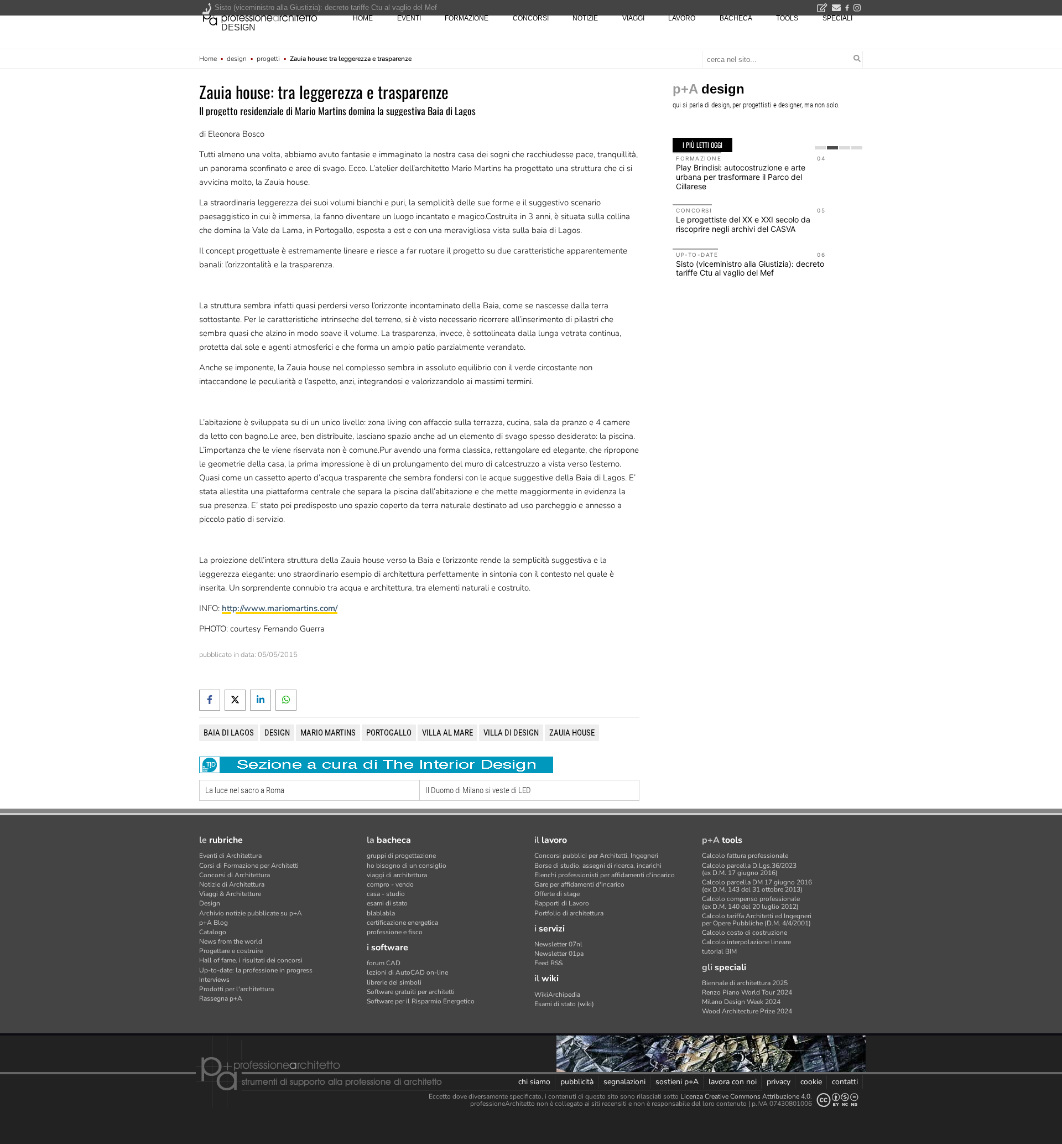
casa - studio (386, 893)
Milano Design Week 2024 (741, 1001)
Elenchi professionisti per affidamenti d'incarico (604, 875)
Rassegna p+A (220, 998)
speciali (837, 18)
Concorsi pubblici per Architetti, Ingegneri (596, 855)
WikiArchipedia (557, 994)
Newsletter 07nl (558, 944)
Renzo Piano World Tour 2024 (747, 992)
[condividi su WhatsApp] (285, 700)
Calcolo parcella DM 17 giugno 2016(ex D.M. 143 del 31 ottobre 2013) (757, 886)
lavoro (681, 18)
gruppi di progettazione (401, 855)
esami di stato (387, 903)
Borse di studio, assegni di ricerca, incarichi (598, 865)
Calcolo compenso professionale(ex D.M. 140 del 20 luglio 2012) (751, 902)
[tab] (820, 147)
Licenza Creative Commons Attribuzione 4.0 (745, 1096)
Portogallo (389, 733)
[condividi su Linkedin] (260, 700)
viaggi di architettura (397, 875)
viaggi (633, 18)
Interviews (214, 979)
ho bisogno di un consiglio (406, 865)
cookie (811, 1081)
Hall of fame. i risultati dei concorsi (251, 960)
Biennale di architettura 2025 (745, 983)
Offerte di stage (557, 893)
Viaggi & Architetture (230, 893)
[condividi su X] (235, 700)
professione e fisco (395, 932)
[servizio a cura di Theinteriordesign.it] (376, 764)
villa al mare (447, 733)
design (238, 27)
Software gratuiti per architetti (411, 991)
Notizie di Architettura (231, 884)
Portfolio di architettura (568, 913)
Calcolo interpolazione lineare (746, 942)
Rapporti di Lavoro (561, 903)
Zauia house (572, 733)
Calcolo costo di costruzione (744, 932)
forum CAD (383, 963)
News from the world (230, 941)
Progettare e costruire (231, 950)
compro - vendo (390, 884)
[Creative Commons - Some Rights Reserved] (837, 1100)
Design (209, 903)
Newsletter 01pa (559, 953)
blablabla (381, 913)
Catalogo (212, 932)
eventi (409, 18)
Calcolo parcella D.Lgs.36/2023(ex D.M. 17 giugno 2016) (749, 869)
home (363, 18)
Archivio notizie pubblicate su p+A (250, 913)
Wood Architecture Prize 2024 (747, 1011)
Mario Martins (328, 733)
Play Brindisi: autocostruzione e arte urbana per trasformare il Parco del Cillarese (740, 177)
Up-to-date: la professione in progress (256, 970)
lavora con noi (733, 1081)
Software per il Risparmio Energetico (421, 1001)
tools (787, 18)
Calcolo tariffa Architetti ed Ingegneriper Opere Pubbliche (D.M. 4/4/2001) (756, 920)
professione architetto (260, 17)
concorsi (531, 18)
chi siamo (534, 1081)
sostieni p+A (677, 1081)
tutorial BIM (719, 951)
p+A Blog (213, 922)
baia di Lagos (229, 733)
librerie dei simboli (394, 982)
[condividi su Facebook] (209, 700)
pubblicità (577, 1081)
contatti (845, 1081)
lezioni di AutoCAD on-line (407, 972)
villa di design (511, 733)
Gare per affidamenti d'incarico (579, 884)
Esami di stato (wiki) (564, 1004)
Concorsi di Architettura (234, 875)
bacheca (736, 18)
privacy (778, 1081)
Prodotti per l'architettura (236, 989)
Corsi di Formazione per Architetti (249, 865)
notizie (585, 18)
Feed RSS (548, 963)
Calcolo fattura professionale (745, 855)
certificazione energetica (402, 922)
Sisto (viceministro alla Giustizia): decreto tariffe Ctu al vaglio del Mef (750, 268)
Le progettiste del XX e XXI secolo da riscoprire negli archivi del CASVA (743, 224)
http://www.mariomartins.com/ (279, 608)
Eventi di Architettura (230, 855)
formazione (466, 18)
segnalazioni (624, 1081)
